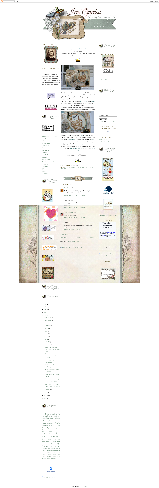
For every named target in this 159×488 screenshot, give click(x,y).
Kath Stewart (45, 150)
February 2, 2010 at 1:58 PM (74, 195)
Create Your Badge (51, 471)
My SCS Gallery (103, 139)
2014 (45, 304)
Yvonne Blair (45, 173)
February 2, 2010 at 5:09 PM (74, 217)
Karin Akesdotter (46, 148)
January (47, 389)
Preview (101, 121)
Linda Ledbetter (46, 155)
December (48, 317)
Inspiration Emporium (51, 437)
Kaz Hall (44, 152)
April (46, 339)
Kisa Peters (67, 188)
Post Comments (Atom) (74, 241)
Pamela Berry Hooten (51, 465)
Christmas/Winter (47, 423)
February (48, 344)
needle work (49, 441)
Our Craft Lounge (51, 444)
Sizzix (54, 448)
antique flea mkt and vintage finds (51, 415)
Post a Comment (64, 234)
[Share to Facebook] (75, 165)
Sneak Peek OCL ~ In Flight (52, 379)
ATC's (49, 418)
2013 (45, 307)
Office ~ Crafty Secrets (51, 381)
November (48, 320)
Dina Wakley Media (55, 428)
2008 (45, 395)
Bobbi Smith (45, 141)
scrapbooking (49, 448)
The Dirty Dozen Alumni (105, 141)
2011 (45, 312)
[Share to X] (74, 165)
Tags (43, 452)
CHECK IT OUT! (103, 79)
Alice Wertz (45, 138)
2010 (45, 315)
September (48, 325)
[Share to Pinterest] (77, 165)
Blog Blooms (55, 418)
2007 (45, 398)
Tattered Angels (51, 452)
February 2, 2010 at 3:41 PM (74, 207)
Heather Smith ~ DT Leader (49, 136)
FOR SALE (47, 432)
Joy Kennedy (45, 145)
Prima (50, 446)
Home (78, 237)
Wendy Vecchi (56, 456)
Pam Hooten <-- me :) (48, 162)
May (46, 336)
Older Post (92, 237)
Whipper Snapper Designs (49, 458)
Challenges (46, 420)
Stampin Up (56, 450)
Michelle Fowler (46, 159)
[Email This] (71, 165)
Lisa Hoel (44, 157)
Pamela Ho (45, 164)
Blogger (84, 486)
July (46, 331)
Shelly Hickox (45, 166)
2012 (45, 309)
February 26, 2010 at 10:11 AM (75, 230)
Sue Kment (45, 171)
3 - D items (47, 413)
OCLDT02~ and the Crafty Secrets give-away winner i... (52, 349)
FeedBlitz (113, 121)
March (47, 342)
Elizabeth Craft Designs (54, 430)
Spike (43, 169)
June (46, 334)
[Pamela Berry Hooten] (51, 469)
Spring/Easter (49, 450)
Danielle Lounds (46, 143)
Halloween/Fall (47, 434)
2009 (45, 393)
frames (58, 432)
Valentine (48, 454)
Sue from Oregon (68, 212)
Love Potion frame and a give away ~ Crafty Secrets (51, 355)
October (47, 323)
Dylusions (44, 430)
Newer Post (63, 237)
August (47, 328)
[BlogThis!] (72, 165)
